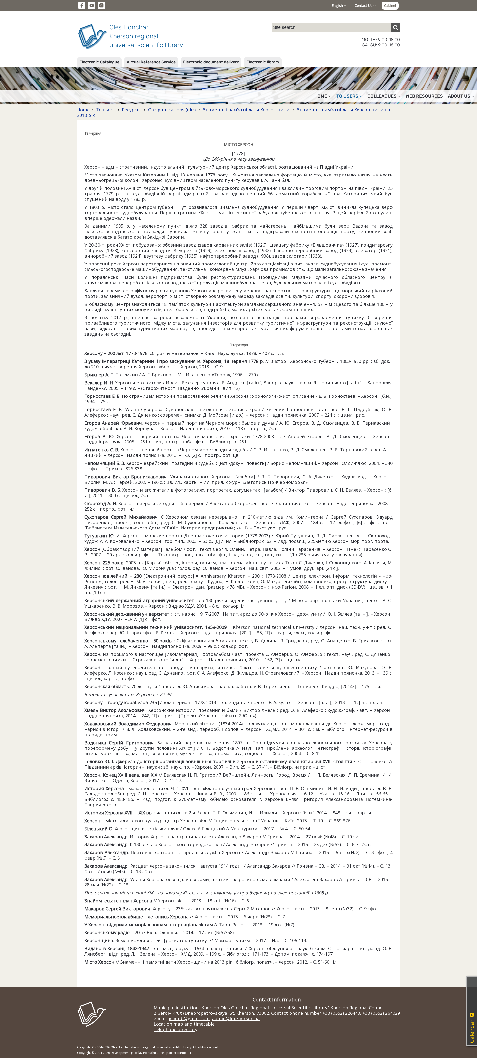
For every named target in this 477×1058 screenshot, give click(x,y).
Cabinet (390, 5)
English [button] (338, 5)
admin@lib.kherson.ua (236, 1018)
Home (83, 110)
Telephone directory (175, 1029)
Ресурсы (131, 110)
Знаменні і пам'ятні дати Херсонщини (246, 110)
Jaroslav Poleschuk (144, 1053)
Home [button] (320, 96)
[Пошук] (395, 27)
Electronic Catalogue (99, 62)
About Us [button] (459, 96)
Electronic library (262, 62)
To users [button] (347, 96)
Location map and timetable (184, 1024)
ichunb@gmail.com (189, 1018)
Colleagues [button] (382, 96)
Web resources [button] (424, 96)
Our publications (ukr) (172, 110)
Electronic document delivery (211, 62)
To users (105, 110)
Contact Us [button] (364, 5)
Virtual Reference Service (151, 62)
